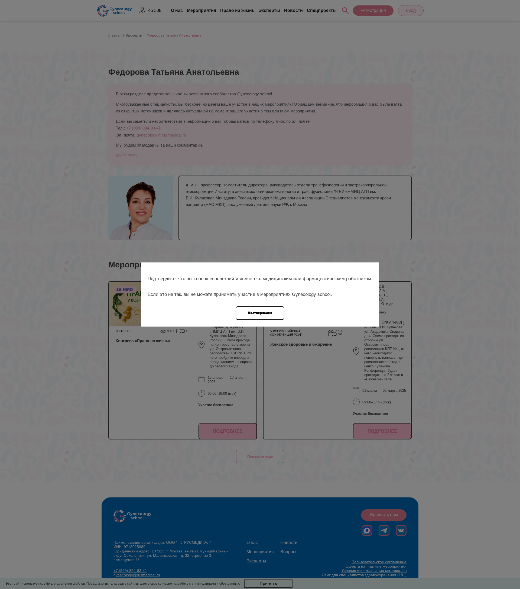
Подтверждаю (260, 313)
